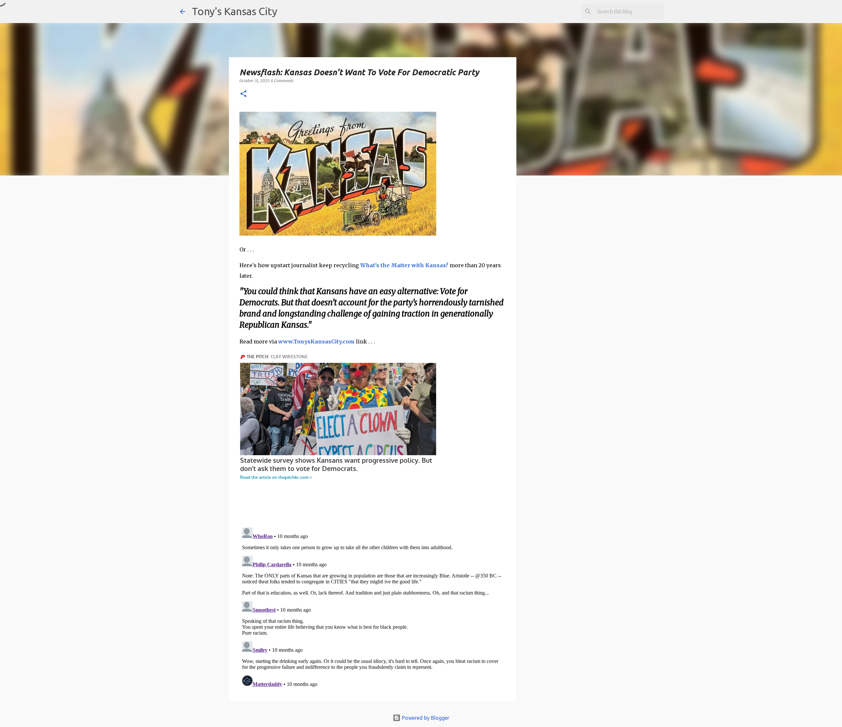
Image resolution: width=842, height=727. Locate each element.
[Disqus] (372, 607)
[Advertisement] (570, 294)
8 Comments (282, 80)
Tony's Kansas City (234, 11)
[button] (243, 94)
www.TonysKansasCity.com (316, 341)
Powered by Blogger (425, 718)
